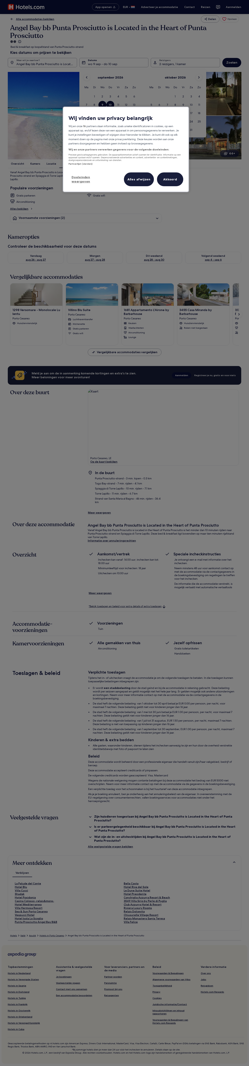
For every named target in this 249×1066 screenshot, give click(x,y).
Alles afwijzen (138, 179)
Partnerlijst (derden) (80, 164)
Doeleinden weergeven (81, 179)
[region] (126, 149)
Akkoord (170, 179)
